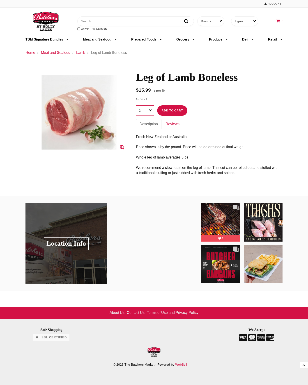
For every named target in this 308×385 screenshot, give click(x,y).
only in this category (93, 28)
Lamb (80, 52)
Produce (216, 39)
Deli (245, 39)
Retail (273, 39)
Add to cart (172, 110)
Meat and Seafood (97, 39)
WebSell (181, 364)
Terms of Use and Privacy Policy (172, 313)
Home (30, 52)
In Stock (141, 99)
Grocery (183, 39)
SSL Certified (52, 337)
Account (274, 3)
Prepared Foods (144, 39)
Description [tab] (149, 124)
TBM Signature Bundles (44, 39)
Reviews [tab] (172, 124)
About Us (117, 313)
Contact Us (136, 313)
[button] (279, 21)
